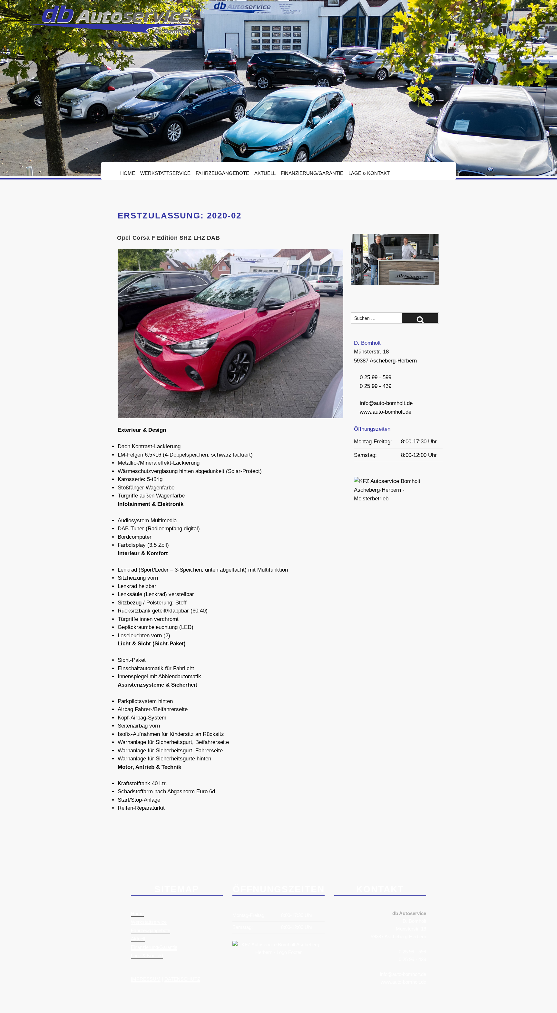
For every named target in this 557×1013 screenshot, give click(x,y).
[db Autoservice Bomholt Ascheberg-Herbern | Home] (109, 32)
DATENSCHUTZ (182, 979)
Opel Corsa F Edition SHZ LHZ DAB (168, 238)
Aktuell (265, 173)
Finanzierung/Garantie (312, 173)
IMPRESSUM (146, 979)
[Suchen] (420, 318)
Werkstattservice (165, 173)
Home (127, 173)
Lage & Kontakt (369, 173)
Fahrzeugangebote (222, 173)
